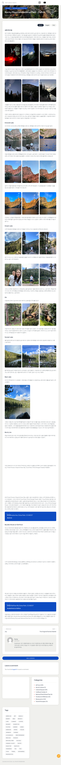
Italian (22, 729)
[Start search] (3, 2)
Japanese (8, 732)
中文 (54, 25)
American (8, 716)
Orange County (10, 743)
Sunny (16, 639)
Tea (15, 748)
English (47, 25)
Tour (7, 751)
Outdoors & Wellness (42, 696)
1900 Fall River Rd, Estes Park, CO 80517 (20, 605)
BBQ (14, 718)
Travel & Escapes (40, 701)
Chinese (13, 721)
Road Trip (8, 746)
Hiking (15, 729)
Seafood (16, 746)
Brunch (20, 718)
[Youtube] (44, 2)
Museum (15, 737)
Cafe (7, 721)
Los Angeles (9, 735)
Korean (16, 732)
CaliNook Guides (41, 692)
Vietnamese (21, 751)
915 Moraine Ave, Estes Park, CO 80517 (20, 515)
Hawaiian (8, 729)
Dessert (8, 724)
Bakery (8, 718)
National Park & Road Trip (19, 8)
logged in (14, 669)
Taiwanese (9, 748)
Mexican (8, 737)
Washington (9, 754)
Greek (22, 726)
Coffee (21, 721)
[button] (58, 761)
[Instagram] (39, 2)
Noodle (19, 740)
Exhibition (16, 724)
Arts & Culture (40, 687)
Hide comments (30, 658)
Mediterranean (20, 735)
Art (15, 716)
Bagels (21, 716)
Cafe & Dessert (40, 689)
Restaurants (39, 699)
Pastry (19, 743)
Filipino (8, 726)
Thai (20, 748)
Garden (15, 726)
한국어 (40, 25)
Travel (13, 751)
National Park (10, 740)
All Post (8, 8)
